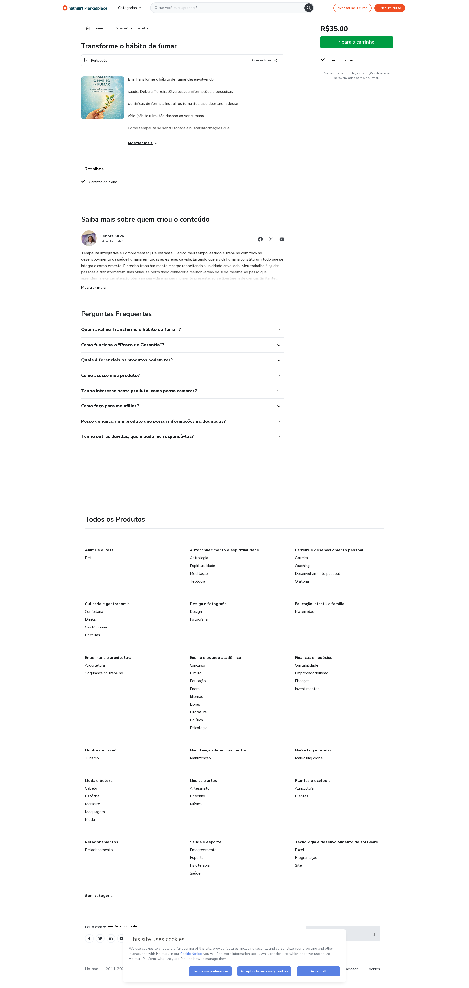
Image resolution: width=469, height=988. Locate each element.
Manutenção (200, 758)
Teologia (197, 581)
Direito (196, 673)
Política (196, 720)
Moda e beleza (99, 780)
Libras (195, 704)
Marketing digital (309, 758)
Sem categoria (99, 895)
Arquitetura (95, 665)
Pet (88, 558)
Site (298, 865)
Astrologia (199, 558)
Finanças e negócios (313, 657)
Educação (198, 681)
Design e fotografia (208, 604)
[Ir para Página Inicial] (86, 8)
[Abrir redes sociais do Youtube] (281, 240)
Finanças (302, 681)
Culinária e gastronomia (107, 604)
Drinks (90, 619)
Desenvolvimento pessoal (317, 573)
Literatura (198, 712)
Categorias (127, 7)
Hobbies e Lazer (100, 750)
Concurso (197, 665)
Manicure (92, 804)
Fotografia (199, 619)
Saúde (195, 873)
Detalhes (94, 169)
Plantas (301, 796)
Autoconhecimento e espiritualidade (224, 550)
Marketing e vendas (313, 750)
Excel (299, 850)
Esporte (197, 857)
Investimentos (307, 688)
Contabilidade (306, 665)
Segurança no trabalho (104, 673)
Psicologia (198, 728)
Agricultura (304, 788)
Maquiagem (95, 811)
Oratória (302, 581)
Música (196, 804)
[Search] (308, 7)
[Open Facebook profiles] (89, 938)
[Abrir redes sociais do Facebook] (260, 240)
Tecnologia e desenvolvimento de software (336, 842)
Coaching (302, 565)
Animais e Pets (99, 550)
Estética (92, 796)
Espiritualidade (202, 565)
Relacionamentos (101, 842)
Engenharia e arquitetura (108, 657)
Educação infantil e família (319, 604)
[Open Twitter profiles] (100, 938)
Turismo (92, 758)
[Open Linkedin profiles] (111, 938)
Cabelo (91, 788)
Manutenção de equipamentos (218, 750)
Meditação (199, 573)
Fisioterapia (200, 865)
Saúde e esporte (206, 842)
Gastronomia (96, 627)
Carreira (301, 558)
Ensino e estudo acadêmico (215, 657)
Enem (195, 688)
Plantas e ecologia (312, 780)
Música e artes (203, 780)
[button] (177, 329)
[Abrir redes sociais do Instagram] (271, 240)
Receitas (92, 635)
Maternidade (306, 611)
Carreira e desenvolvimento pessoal (329, 550)
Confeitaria (94, 611)
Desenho (197, 796)
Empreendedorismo (311, 673)
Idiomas (196, 696)
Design (196, 611)
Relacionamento (99, 850)
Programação (306, 857)
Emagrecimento (203, 850)
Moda (90, 819)
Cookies (373, 969)
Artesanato (200, 788)
